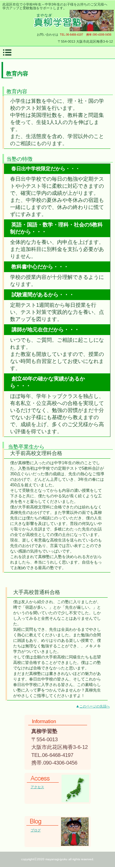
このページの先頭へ (94, 706)
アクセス (37, 787)
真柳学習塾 (57, 20)
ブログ (36, 830)
